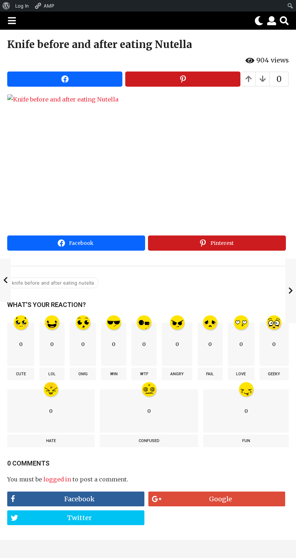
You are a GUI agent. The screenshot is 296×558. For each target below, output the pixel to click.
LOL (52, 374)
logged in (57, 479)
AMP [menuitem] (49, 6)
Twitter (79, 518)
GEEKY (274, 374)
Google (220, 499)
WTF (144, 374)
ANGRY (177, 374)
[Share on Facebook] (64, 79)
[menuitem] (6, 6)
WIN (114, 374)
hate (51, 440)
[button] (11, 20)
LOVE (241, 374)
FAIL (210, 374)
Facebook (79, 499)
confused (149, 440)
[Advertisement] (148, 178)
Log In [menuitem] (22, 6)
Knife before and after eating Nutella (53, 283)
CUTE (21, 374)
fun (246, 440)
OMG (83, 374)
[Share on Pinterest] (182, 79)
